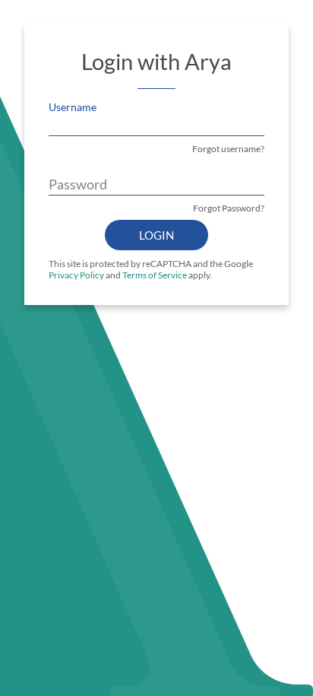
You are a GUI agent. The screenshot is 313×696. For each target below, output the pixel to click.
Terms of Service (154, 275)
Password (78, 184)
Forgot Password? (228, 208)
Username (72, 107)
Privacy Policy (76, 275)
